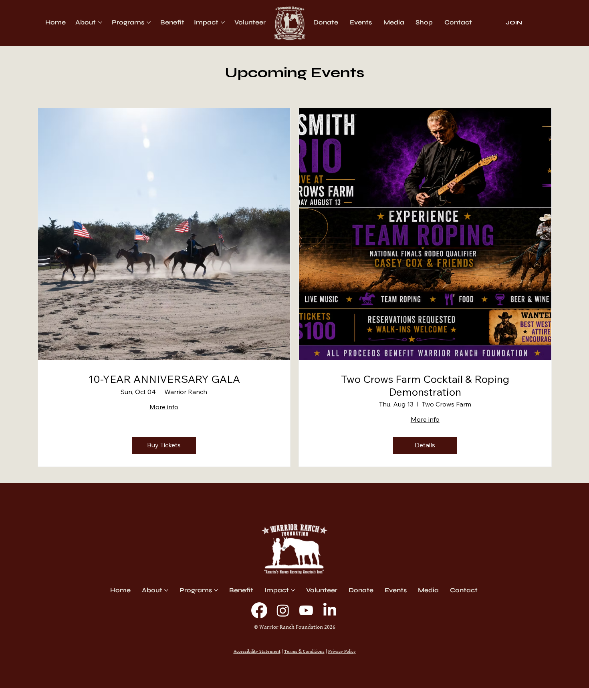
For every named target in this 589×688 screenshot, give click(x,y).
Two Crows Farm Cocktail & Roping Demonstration (425, 385)
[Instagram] (283, 610)
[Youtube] (306, 610)
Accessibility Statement (257, 651)
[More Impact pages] (223, 22)
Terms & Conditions (304, 651)
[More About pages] (100, 22)
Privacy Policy (342, 651)
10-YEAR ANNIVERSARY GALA (164, 379)
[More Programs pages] (149, 22)
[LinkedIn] (330, 610)
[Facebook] (259, 610)
